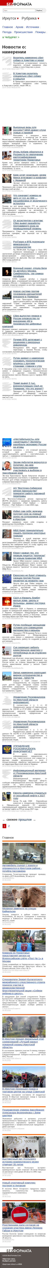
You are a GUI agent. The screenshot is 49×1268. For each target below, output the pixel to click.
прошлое (25, 819)
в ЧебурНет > (10, 37)
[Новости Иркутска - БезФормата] (16, 3)
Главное (7, 27)
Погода (6, 32)
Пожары (40, 32)
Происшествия (23, 32)
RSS (20, 1264)
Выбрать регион (9, 1261)
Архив (19, 27)
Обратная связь (8, 1259)
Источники (32, 27)
